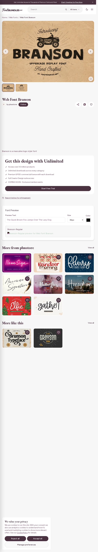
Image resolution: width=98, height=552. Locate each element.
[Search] (66, 9)
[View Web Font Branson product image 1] (8, 88)
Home (4, 17)
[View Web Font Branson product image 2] (21, 88)
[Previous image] (5, 51)
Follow (23, 104)
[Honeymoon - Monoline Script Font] (79, 284)
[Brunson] (16, 338)
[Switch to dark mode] (87, 9)
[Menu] (92, 9)
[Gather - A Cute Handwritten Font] (48, 305)
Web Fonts (13, 17)
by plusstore (10, 104)
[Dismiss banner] (92, 2)
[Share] (78, 104)
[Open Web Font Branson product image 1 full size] (48, 51)
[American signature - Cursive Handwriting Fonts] (16, 284)
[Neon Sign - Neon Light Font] (16, 262)
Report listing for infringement (17, 198)
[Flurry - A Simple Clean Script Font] (79, 262)
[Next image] (90, 51)
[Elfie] (16, 305)
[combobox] (47, 9)
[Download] (21, 257)
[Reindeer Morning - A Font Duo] (48, 262)
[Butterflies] (48, 284)
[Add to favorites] (91, 104)
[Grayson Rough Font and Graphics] (48, 338)
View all (91, 248)
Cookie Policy (22, 533)
